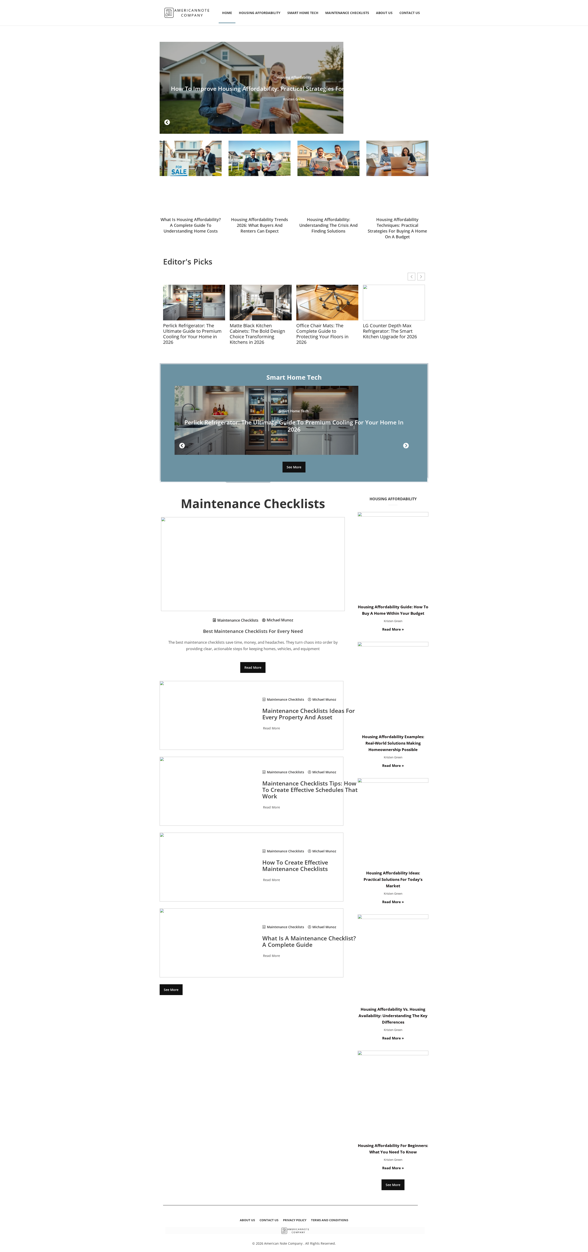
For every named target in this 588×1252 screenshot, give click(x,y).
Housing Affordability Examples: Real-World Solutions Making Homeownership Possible (393, 743)
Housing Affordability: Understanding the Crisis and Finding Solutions (328, 225)
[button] (167, 122)
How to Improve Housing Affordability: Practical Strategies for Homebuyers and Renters (294, 88)
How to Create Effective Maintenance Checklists (295, 865)
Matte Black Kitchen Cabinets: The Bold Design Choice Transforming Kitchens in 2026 (257, 334)
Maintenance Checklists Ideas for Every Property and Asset (308, 714)
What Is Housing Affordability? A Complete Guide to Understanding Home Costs (191, 225)
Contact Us (409, 13)
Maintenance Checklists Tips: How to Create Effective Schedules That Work (310, 789)
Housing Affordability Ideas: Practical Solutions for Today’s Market (393, 879)
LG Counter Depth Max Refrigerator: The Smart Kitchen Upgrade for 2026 (390, 331)
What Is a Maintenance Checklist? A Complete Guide (309, 941)
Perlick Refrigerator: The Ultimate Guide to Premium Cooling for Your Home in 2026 (192, 334)
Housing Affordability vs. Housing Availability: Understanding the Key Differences (393, 1016)
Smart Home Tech (302, 13)
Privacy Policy (294, 1220)
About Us (384, 13)
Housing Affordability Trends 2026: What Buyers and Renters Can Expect (259, 225)
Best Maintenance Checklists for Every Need (253, 631)
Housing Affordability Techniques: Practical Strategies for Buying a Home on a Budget (397, 228)
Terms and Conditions (329, 1220)
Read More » (393, 629)
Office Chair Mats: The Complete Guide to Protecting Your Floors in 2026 (322, 334)
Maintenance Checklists (347, 13)
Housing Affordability (259, 13)
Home (227, 13)
